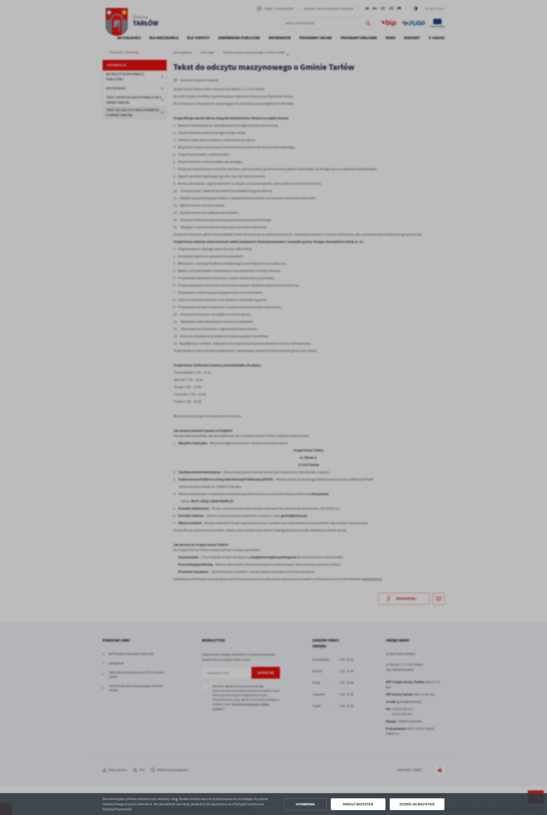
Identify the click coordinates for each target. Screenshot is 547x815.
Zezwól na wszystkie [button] (417, 804)
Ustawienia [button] (305, 804)
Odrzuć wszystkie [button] (358, 804)
